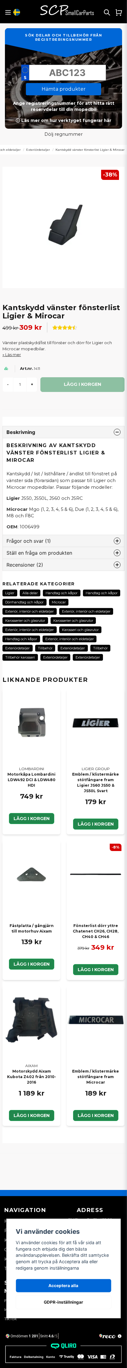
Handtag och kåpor (61, 593)
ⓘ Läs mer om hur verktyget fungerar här (63, 120)
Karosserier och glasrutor (25, 620)
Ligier (9, 593)
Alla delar (30, 593)
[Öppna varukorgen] (119, 12)
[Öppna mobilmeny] (7, 12)
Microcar (59, 602)
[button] (16, 12)
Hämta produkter (64, 89)
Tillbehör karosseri (20, 657)
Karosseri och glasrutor (80, 630)
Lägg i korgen (32, 818)
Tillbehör (45, 648)
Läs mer (13, 354)
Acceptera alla (63, 1285)
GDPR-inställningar (63, 1302)
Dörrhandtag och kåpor (24, 602)
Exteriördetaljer (38, 150)
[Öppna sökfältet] (107, 12)
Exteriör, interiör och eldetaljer (29, 611)
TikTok (10, 1318)
